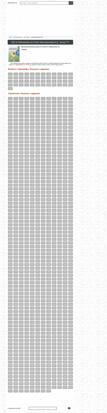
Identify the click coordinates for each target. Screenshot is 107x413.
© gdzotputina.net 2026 (14, 408)
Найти (70, 3)
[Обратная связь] (70, 408)
